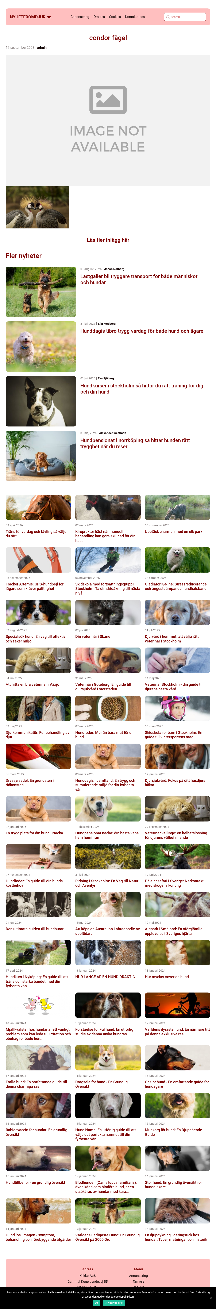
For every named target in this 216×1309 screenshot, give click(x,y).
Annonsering (79, 17)
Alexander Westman (112, 433)
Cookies (115, 17)
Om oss (99, 17)
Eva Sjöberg (106, 378)
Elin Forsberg (107, 323)
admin (42, 48)
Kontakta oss (135, 17)
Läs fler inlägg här (108, 240)
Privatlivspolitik (114, 1302)
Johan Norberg (114, 269)
